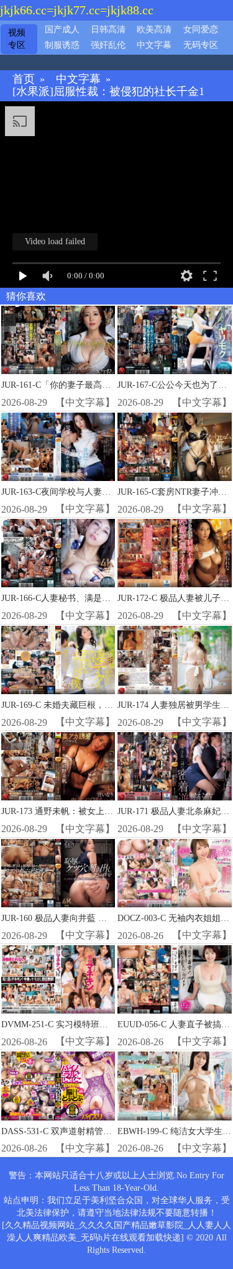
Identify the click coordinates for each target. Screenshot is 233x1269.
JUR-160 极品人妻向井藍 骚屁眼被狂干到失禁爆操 (97, 918)
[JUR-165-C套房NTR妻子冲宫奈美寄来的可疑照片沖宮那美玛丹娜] (174, 447)
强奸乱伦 (108, 45)
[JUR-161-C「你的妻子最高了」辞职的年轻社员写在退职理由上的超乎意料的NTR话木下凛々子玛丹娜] (58, 340)
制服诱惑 (62, 45)
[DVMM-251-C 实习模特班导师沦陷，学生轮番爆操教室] (58, 979)
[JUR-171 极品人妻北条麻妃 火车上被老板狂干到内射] (174, 766)
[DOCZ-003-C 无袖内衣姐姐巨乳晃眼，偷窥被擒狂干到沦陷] (174, 873)
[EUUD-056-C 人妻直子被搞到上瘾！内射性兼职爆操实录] (174, 979)
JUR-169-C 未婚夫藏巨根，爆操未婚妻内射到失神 (96, 705)
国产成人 (62, 29)
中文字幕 (154, 45)
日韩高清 (108, 29)
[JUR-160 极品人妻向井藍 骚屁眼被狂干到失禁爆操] (58, 873)
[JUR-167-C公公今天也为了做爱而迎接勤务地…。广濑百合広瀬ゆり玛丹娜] (174, 340)
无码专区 (200, 45)
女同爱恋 (200, 29)
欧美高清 (154, 29)
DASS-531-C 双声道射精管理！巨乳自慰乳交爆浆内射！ (108, 1131)
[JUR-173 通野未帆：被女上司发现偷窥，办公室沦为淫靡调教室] (58, 766)
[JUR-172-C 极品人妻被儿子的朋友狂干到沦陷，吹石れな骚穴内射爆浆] (174, 553)
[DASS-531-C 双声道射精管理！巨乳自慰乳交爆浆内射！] (58, 1085)
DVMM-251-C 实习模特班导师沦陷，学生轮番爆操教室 (106, 1024)
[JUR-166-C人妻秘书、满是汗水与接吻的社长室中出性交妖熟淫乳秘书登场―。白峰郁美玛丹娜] (58, 553)
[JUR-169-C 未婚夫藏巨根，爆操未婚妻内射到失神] (58, 660)
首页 (23, 79)
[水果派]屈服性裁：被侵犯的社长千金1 (108, 92)
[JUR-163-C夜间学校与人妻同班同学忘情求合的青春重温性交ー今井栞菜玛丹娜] (58, 447)
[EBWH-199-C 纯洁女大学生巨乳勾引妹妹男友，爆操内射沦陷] (174, 1085)
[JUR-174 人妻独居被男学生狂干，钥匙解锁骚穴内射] (174, 660)
